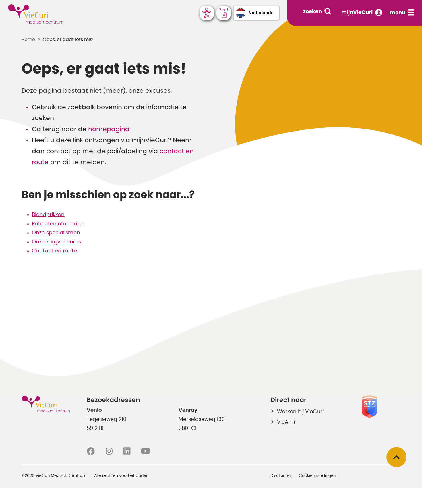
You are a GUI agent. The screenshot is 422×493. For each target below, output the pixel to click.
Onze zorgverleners (56, 242)
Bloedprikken (48, 214)
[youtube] (145, 451)
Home (28, 39)
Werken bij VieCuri (300, 411)
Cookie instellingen (317, 476)
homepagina (108, 129)
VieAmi (286, 422)
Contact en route (54, 251)
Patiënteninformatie (58, 224)
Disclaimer (280, 476)
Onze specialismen (56, 232)
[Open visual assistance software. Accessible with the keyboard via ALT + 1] (207, 13)
